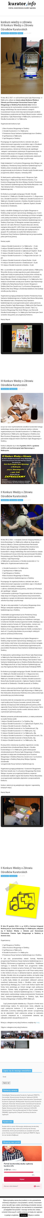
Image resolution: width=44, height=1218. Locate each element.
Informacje (13, 33)
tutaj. (38, 1022)
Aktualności (5, 33)
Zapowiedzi (13, 389)
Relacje (20, 33)
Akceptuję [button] (23, 1215)
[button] (8, 13)
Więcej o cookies (34, 1215)
